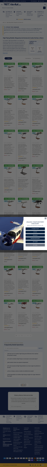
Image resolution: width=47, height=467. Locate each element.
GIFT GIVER (35, 241)
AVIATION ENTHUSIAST (35, 238)
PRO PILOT (35, 235)
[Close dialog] (45, 218)
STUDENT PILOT (35, 228)
